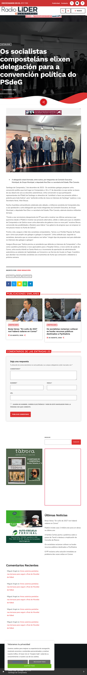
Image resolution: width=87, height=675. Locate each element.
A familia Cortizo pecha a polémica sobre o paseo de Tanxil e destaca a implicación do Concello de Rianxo (61, 537)
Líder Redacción (24, 270)
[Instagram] (77, 3)
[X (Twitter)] (72, 3)
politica (10, 276)
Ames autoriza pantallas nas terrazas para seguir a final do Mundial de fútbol (23, 574)
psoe (18, 276)
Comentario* (15, 369)
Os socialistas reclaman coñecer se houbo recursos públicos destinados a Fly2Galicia (62, 331)
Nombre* (13, 383)
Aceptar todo (29, 666)
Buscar (47, 437)
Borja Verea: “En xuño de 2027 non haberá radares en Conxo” (22, 330)
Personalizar (17, 662)
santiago (27, 276)
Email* (49, 383)
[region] (29, 655)
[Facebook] (83, 3)
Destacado (13, 325)
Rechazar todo (40, 662)
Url (11, 393)
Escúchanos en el (15, 3)
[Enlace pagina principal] (19, 11)
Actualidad (6, 44)
